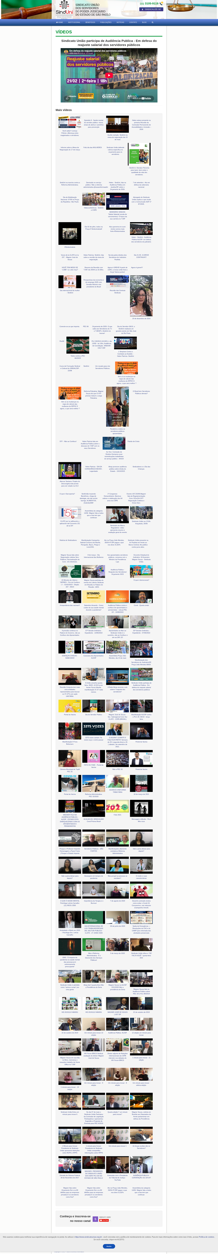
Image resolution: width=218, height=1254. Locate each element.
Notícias (120, 22)
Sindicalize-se (152, 9)
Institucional (74, 22)
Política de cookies (206, 1237)
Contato (133, 22)
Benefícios (90, 22)
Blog (144, 22)
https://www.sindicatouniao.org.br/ (88, 1237)
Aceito (109, 1246)
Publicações (105, 22)
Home (60, 22)
